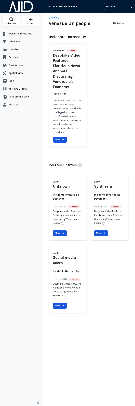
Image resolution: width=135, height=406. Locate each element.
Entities (54, 17)
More (57, 139)
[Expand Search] (128, 6)
